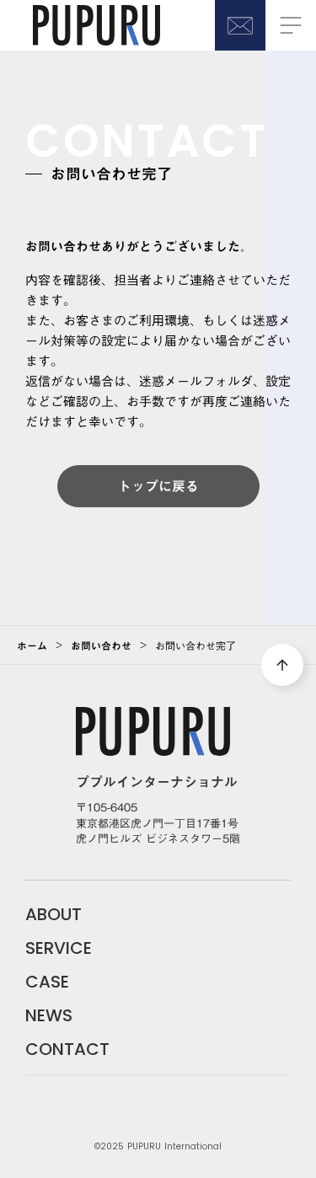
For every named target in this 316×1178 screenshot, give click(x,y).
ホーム (32, 645)
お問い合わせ (101, 645)
